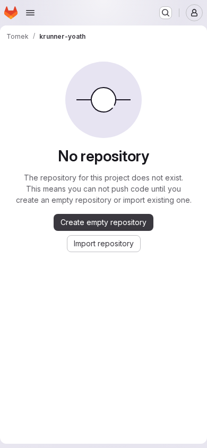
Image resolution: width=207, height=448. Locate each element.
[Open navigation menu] (30, 12)
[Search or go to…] (165, 12)
